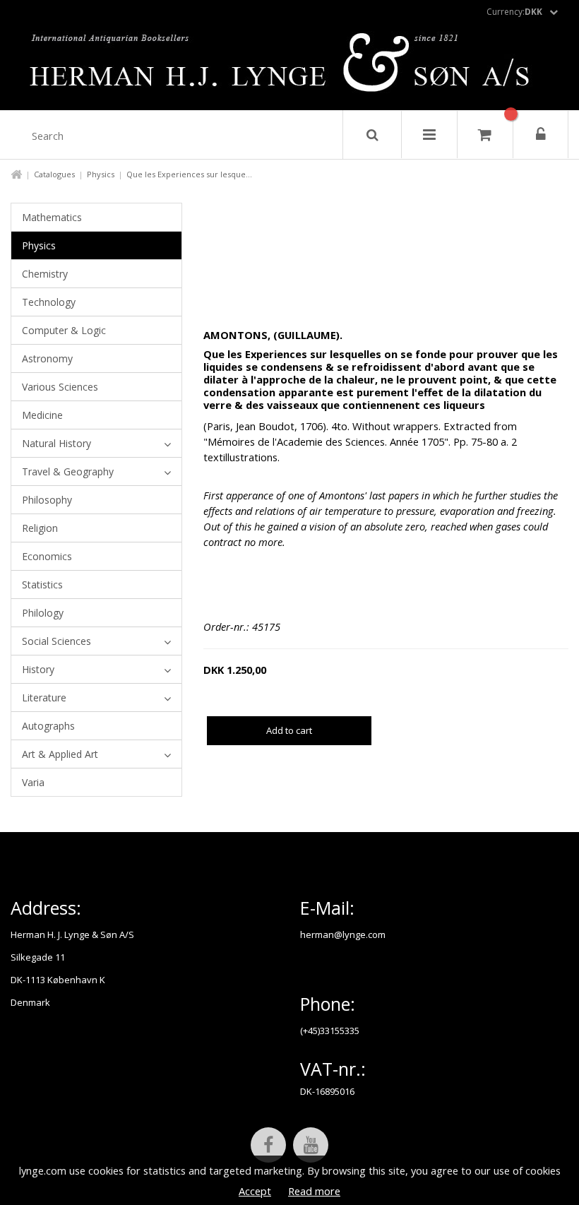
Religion (40, 528)
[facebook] (268, 1145)
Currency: (514, 12)
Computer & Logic (64, 330)
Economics (47, 556)
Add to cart (289, 730)
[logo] (290, 66)
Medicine (42, 415)
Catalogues (54, 174)
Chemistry (45, 273)
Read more (314, 1191)
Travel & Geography (68, 471)
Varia (33, 782)
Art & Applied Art (60, 754)
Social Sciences (56, 641)
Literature (44, 697)
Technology (49, 302)
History (38, 669)
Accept (255, 1191)
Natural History (56, 443)
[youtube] (310, 1145)
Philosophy (47, 499)
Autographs (48, 725)
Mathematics (52, 217)
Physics (100, 174)
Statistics (42, 584)
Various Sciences (60, 386)
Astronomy (47, 358)
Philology (43, 612)
